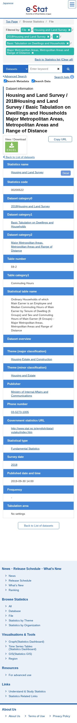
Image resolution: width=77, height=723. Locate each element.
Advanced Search (15, 76)
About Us (14, 716)
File (11, 615)
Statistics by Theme (21, 620)
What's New (16, 585)
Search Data (42, 81)
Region (13, 658)
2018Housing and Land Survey (30, 206)
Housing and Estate (23, 375)
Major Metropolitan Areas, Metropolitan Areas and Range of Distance (31, 246)
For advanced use (20, 675)
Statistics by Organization (24, 625)
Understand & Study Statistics (27, 691)
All (10, 606)
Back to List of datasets (20, 157)
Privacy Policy (61, 716)
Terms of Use (36, 716)
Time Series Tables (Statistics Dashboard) (22, 647)
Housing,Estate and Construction (31, 359)
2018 (14, 464)
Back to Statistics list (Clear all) (54, 59)
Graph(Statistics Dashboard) (26, 641)
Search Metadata (18, 81)
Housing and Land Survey (27, 172)
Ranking (14, 590)
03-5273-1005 (20, 412)
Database (15, 611)
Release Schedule (20, 580)
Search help (62, 77)
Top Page (12, 21)
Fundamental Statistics (25, 448)
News (12, 575)
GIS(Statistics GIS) (20, 653)
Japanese (8, 3)
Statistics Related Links (23, 696)
